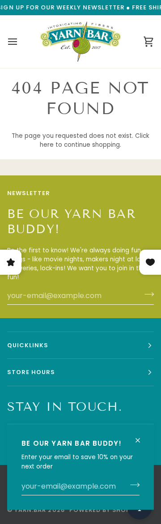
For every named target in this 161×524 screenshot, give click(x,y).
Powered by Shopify (104, 510)
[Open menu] (20, 41)
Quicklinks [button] (27, 345)
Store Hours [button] (31, 372)
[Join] (132, 485)
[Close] (141, 436)
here (47, 145)
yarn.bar (30, 510)
